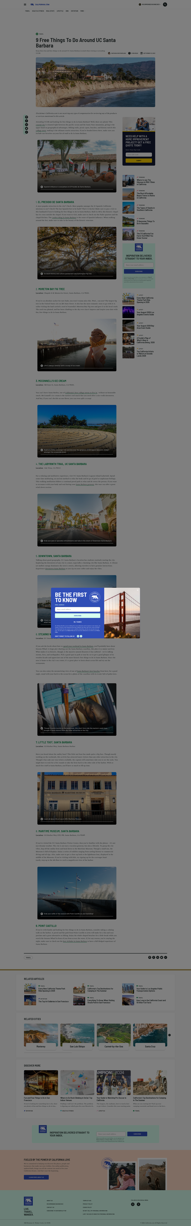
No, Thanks (78, 622)
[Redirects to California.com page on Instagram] (78, 636)
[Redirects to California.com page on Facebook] (81, 636)
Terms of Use (70, 630)
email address (59, 605)
